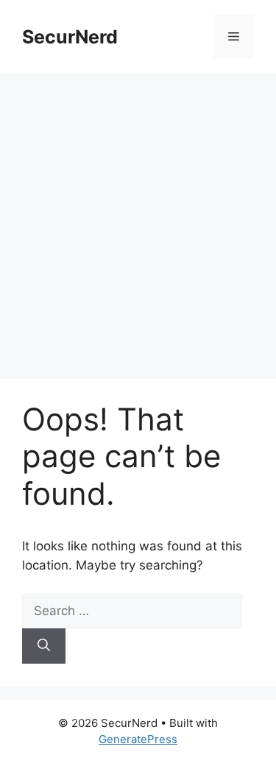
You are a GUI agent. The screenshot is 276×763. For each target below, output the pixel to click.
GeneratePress (138, 739)
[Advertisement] (138, 219)
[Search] (44, 646)
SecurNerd (70, 37)
